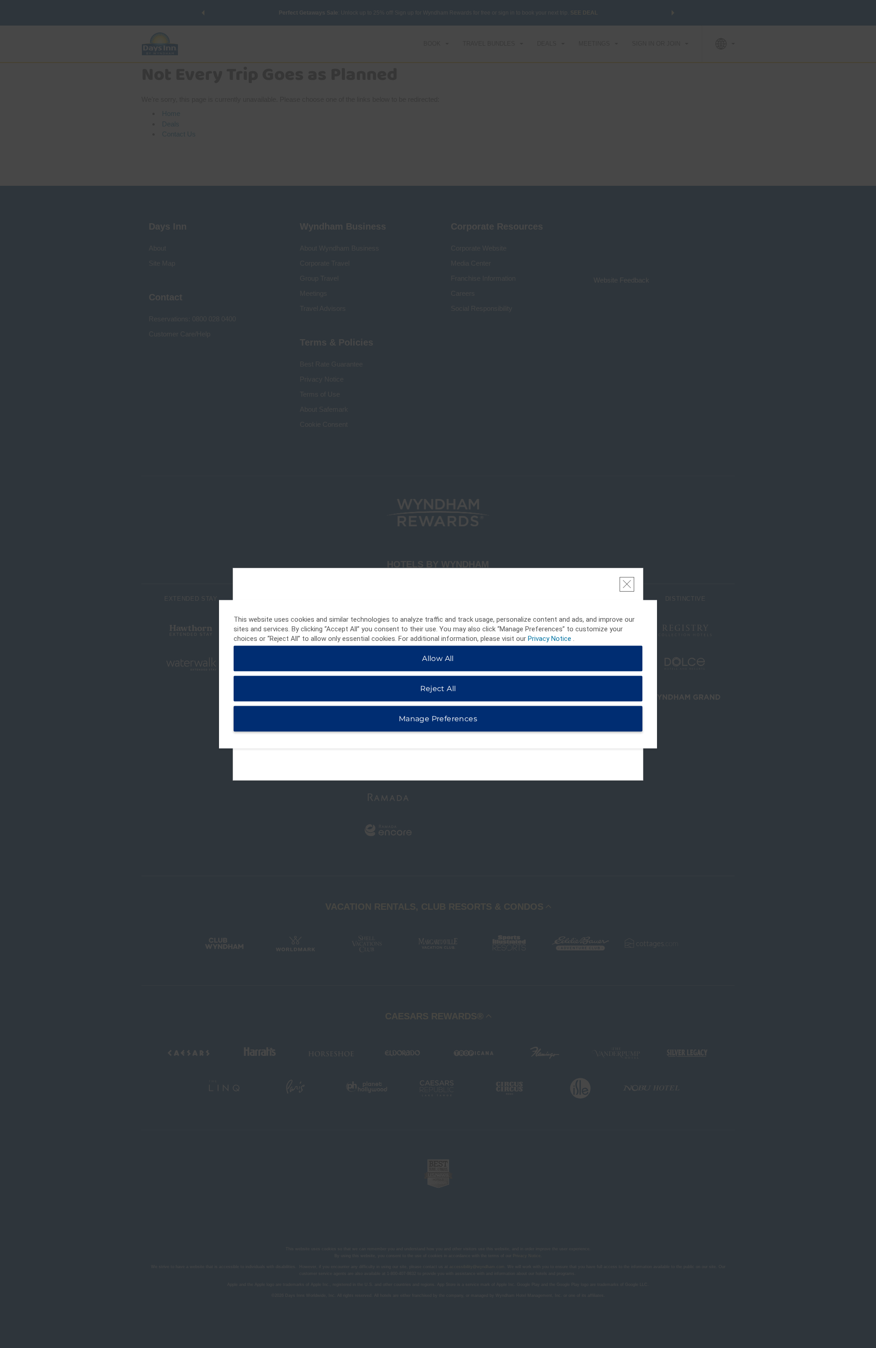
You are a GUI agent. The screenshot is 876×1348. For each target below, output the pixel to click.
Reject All (438, 688)
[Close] (627, 584)
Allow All (438, 658)
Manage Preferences (438, 718)
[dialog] (438, 674)
